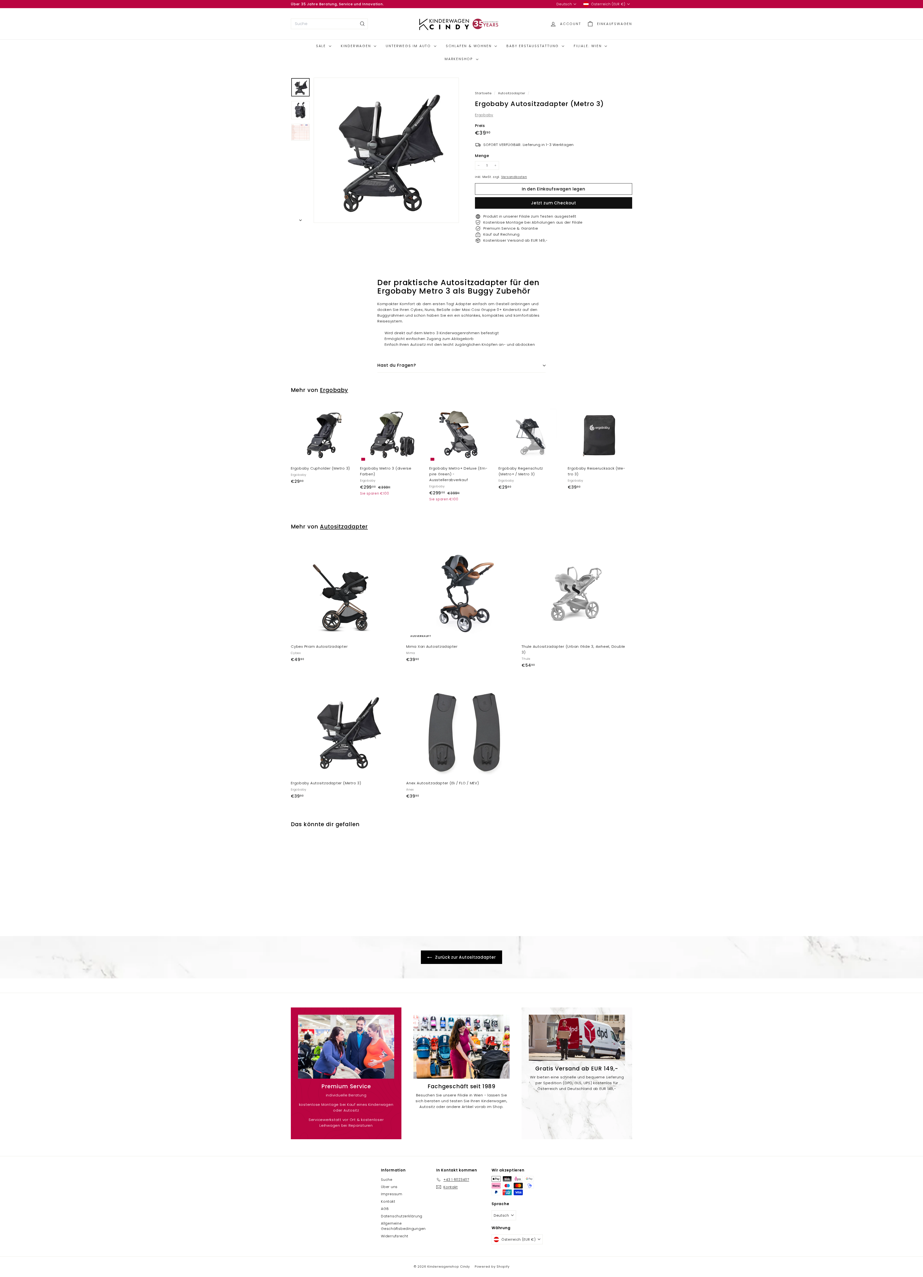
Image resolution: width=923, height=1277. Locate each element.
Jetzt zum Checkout (553, 203)
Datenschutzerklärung (401, 1216)
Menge (482, 155)
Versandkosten (514, 177)
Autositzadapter (511, 93)
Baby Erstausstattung (533, 46)
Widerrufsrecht (394, 1236)
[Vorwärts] (300, 219)
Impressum (391, 1194)
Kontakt (388, 1201)
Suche (387, 1179)
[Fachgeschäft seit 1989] (461, 1047)
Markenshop (460, 59)
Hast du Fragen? (396, 365)
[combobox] (329, 24)
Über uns (389, 1186)
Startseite (484, 93)
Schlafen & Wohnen (469, 46)
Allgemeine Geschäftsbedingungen (403, 1226)
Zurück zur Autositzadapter (465, 957)
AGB (385, 1208)
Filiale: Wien (588, 46)
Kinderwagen (357, 46)
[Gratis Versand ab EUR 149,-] (577, 1038)
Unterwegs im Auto (409, 46)
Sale (322, 46)
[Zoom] (386, 150)
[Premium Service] (346, 1047)
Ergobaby (484, 114)
